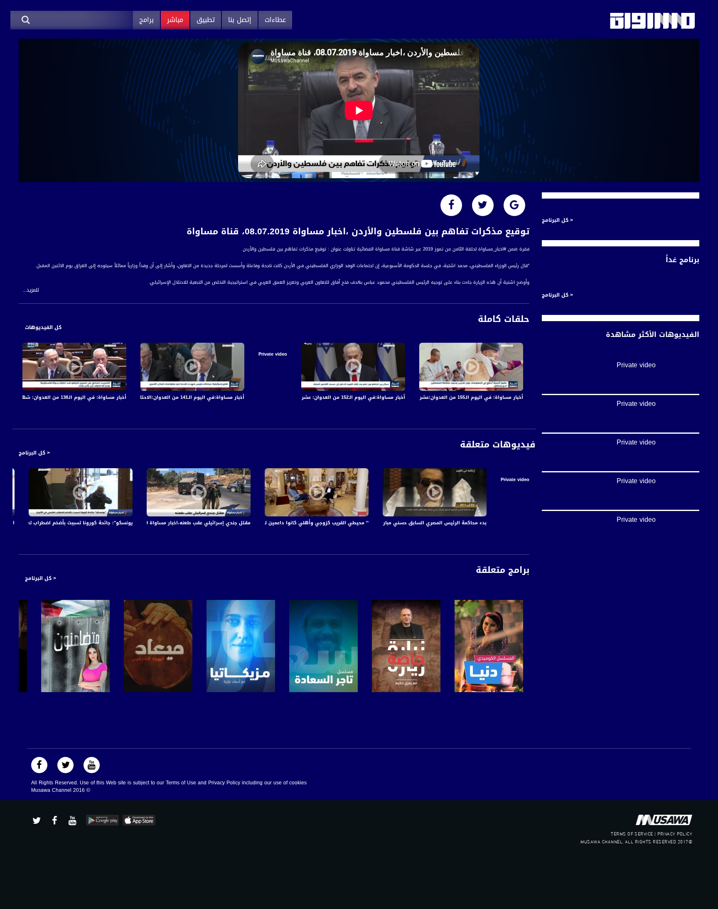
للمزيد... (31, 290)
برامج (146, 19)
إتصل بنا (239, 19)
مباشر (175, 19)
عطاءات (275, 19)
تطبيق (206, 19)
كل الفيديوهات (43, 327)
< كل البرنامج (34, 452)
